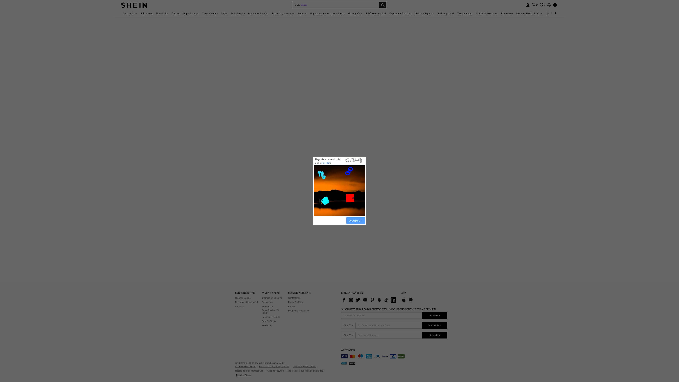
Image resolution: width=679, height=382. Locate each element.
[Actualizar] (323, 220)
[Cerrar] (317, 220)
